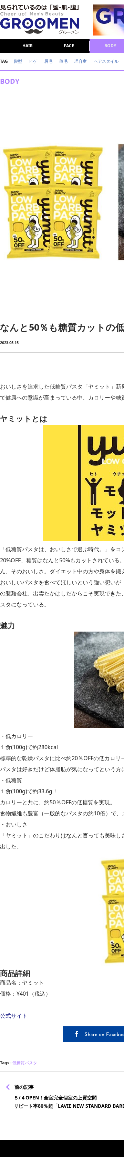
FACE (69, 46)
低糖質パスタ (24, 1063)
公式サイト (14, 1015)
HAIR (27, 46)
